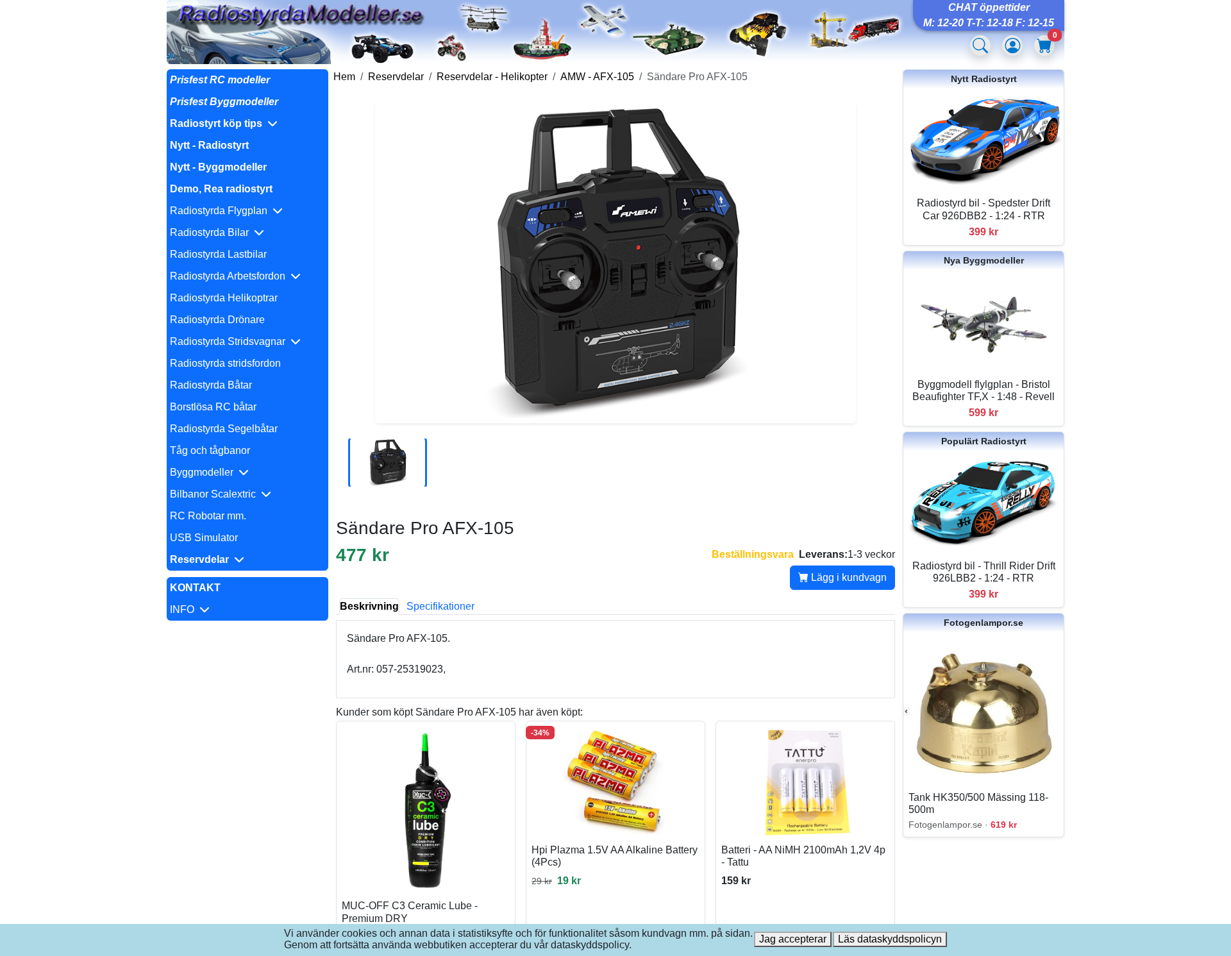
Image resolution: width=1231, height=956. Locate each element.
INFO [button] (184, 609)
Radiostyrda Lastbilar (218, 254)
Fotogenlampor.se (983, 622)
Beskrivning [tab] (369, 606)
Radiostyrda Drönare (217, 319)
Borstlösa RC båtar (213, 406)
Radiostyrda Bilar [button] (212, 232)
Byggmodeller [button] (204, 472)
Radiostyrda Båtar (211, 385)
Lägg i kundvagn (847, 577)
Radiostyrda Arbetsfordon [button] (230, 276)
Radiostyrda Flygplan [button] (221, 210)
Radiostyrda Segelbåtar (224, 428)
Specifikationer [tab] (440, 606)
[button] (247, 123)
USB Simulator (204, 537)
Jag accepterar (792, 939)
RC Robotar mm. (208, 515)
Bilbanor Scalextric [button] (215, 494)
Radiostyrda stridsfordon (225, 363)
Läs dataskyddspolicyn (890, 939)
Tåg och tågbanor (210, 450)
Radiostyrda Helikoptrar (224, 297)
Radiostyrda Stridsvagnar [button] (230, 341)
